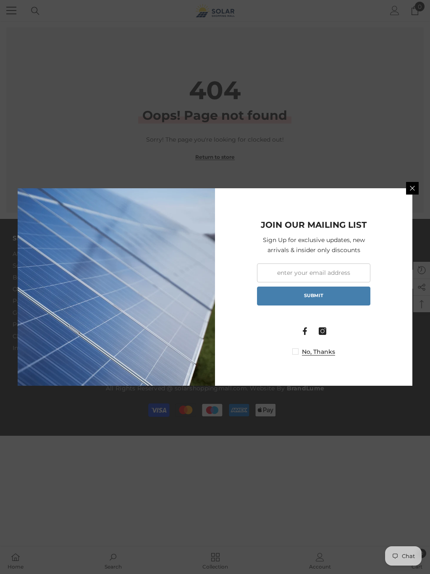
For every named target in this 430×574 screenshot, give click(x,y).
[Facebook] (305, 331)
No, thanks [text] (318, 351)
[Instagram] (322, 331)
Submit (313, 295)
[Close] (412, 188)
